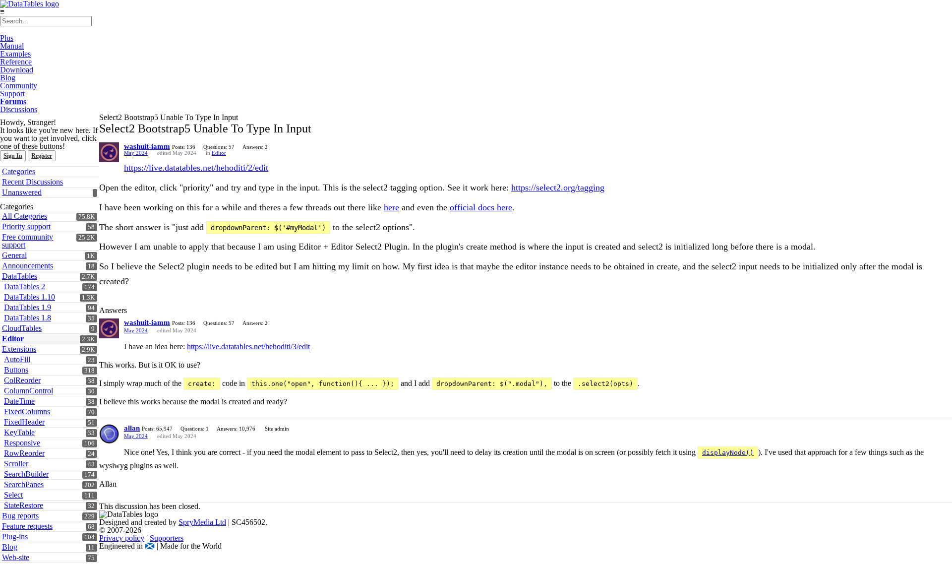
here (391, 207)
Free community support (27, 241)
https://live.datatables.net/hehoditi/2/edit (196, 168)
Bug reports (20, 515)
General (14, 255)
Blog (7, 77)
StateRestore (23, 505)
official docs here (481, 207)
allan (132, 428)
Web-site (15, 557)
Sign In (12, 155)
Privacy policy (121, 538)
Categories (18, 171)
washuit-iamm (147, 146)
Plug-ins (15, 536)
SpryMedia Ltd (202, 522)
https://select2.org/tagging (557, 187)
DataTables (19, 276)
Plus (6, 38)
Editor (219, 153)
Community (18, 85)
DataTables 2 (24, 286)
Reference (16, 62)
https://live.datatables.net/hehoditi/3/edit (248, 346)
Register (41, 155)
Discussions (18, 109)
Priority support (26, 226)
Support (12, 93)
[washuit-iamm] (109, 152)
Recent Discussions (32, 182)
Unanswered (22, 192)
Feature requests (27, 526)
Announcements (27, 265)
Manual (12, 46)
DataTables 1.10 (29, 297)
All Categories (24, 216)
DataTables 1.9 (27, 307)
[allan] (109, 434)
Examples (15, 54)
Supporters (166, 538)
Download (16, 69)
